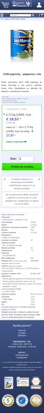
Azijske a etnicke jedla (11, 19)
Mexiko (23, 19)
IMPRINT (22, 353)
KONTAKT (22, 336)
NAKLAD (22, 330)
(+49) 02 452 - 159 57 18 (22, 344)
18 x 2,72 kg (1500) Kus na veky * (19, 131)
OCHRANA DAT (22, 355)
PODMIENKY (22, 358)
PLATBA (22, 333)
